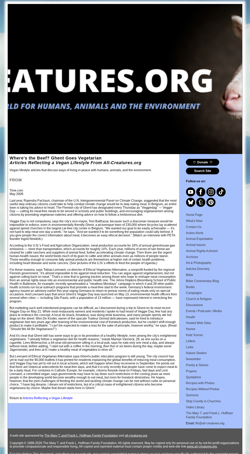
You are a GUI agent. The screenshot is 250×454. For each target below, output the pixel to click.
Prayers (191, 371)
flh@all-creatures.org (210, 423)
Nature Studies (196, 353)
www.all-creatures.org (202, 446)
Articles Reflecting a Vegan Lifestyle (48, 398)
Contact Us (193, 227)
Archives (192, 257)
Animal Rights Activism (202, 251)
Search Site (202, 171)
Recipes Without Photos (202, 389)
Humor (190, 329)
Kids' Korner (194, 335)
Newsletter (193, 359)
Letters (190, 341)
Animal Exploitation (199, 238)
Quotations (193, 377)
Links (189, 347)
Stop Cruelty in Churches (203, 401)
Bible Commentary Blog (202, 281)
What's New (194, 221)
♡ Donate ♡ (202, 162)
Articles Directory (198, 269)
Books (190, 287)
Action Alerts (194, 233)
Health (190, 317)
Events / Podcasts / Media (204, 311)
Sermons (192, 395)
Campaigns (194, 293)
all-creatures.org (136, 435)
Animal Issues (195, 245)
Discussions (194, 305)
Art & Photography (198, 262)
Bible (189, 275)
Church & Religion (199, 299)
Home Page (194, 214)
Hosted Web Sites (198, 323)
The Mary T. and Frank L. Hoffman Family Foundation (81, 435)
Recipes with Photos (200, 383)
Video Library (195, 407)
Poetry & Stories (197, 365)
